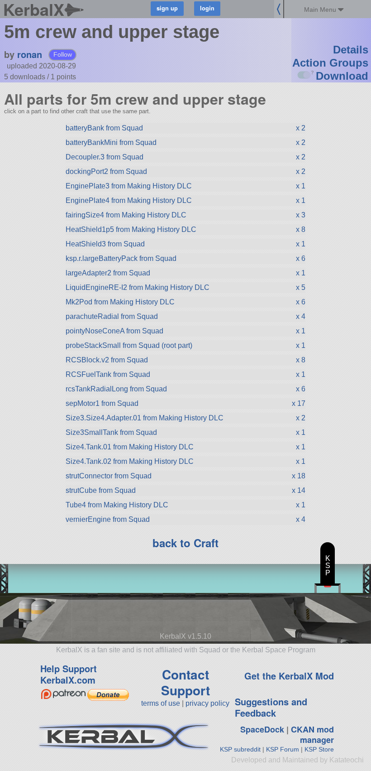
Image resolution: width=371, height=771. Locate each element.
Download (342, 76)
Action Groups (330, 63)
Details (350, 49)
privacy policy (207, 703)
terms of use (160, 703)
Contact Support (185, 682)
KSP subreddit (240, 749)
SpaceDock (262, 729)
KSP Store (319, 749)
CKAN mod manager (312, 734)
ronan (29, 54)
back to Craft (185, 542)
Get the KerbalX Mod (289, 675)
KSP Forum (282, 749)
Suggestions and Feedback (271, 707)
